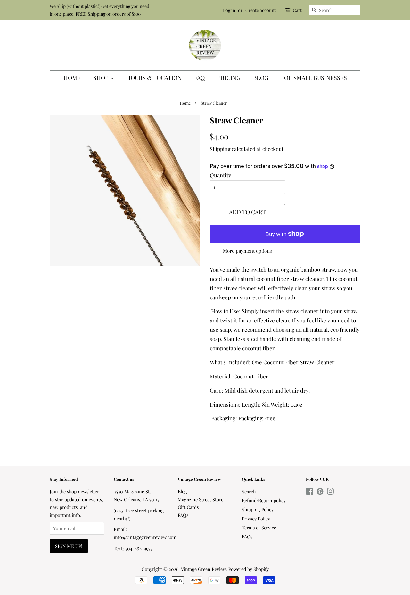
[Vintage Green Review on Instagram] (330, 492)
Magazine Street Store (200, 499)
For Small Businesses (314, 78)
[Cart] (288, 10)
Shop (101, 78)
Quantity (220, 174)
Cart (297, 10)
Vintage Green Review (203, 569)
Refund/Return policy (264, 500)
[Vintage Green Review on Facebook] (309, 492)
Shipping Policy (258, 509)
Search (249, 491)
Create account (260, 10)
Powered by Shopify (248, 569)
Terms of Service (259, 527)
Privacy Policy (256, 518)
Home (72, 78)
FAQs (183, 515)
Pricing (229, 78)
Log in (229, 10)
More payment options (247, 251)
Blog (260, 78)
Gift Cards (188, 507)
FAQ (199, 78)
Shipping (220, 149)
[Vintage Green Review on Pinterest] (320, 492)
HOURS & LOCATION (154, 78)
